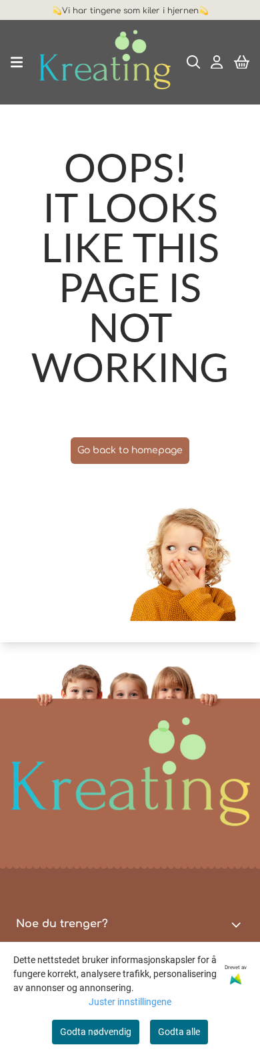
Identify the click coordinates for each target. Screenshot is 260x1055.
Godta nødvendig (95, 1031)
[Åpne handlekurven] (242, 62)
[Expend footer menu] (238, 924)
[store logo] (104, 62)
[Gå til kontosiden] (216, 62)
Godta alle (179, 1031)
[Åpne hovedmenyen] (16, 62)
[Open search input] (194, 62)
